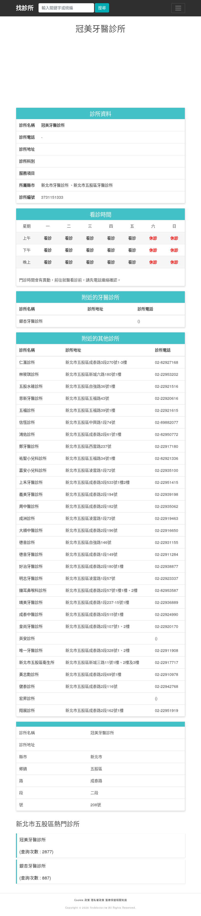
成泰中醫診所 (31, 614)
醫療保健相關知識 (115, 900)
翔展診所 (27, 710)
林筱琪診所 (29, 374)
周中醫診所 (29, 506)
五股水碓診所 (31, 386)
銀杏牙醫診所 (31, 321)
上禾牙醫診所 (31, 482)
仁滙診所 (27, 362)
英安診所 (27, 638)
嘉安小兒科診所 (33, 470)
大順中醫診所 (31, 530)
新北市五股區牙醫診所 (93, 185)
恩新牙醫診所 (31, 398)
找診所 (25, 7)
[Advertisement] (100, 71)
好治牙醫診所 (31, 566)
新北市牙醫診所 (55, 185)
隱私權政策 (97, 900)
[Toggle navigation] (178, 8)
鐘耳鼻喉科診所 (33, 590)
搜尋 (102, 8)
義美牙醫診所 (31, 494)
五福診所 (27, 410)
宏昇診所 (27, 698)
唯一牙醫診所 (31, 650)
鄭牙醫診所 (29, 446)
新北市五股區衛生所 (36, 662)
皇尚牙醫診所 (31, 626)
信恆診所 (27, 422)
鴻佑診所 (27, 434)
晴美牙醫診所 (31, 602)
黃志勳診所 (29, 674)
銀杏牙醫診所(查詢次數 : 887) (35, 872)
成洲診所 (27, 518)
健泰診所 (27, 686)
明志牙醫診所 (31, 578)
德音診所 (27, 542)
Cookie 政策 (82, 900)
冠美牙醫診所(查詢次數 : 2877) (36, 845)
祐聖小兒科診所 (33, 458)
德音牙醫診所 (31, 554)
